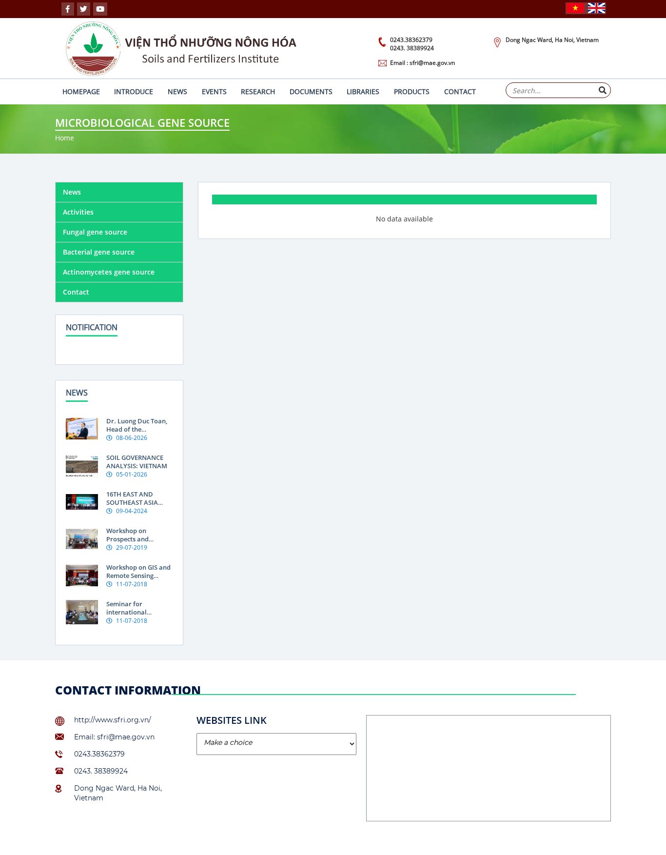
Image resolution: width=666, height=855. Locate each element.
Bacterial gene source (99, 252)
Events (214, 91)
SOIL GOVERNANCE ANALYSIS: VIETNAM (136, 461)
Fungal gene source (95, 232)
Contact (460, 91)
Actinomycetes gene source (109, 272)
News (177, 91)
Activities (78, 212)
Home (64, 137)
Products (412, 91)
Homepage (81, 91)
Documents (311, 91)
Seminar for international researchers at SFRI (135, 612)
